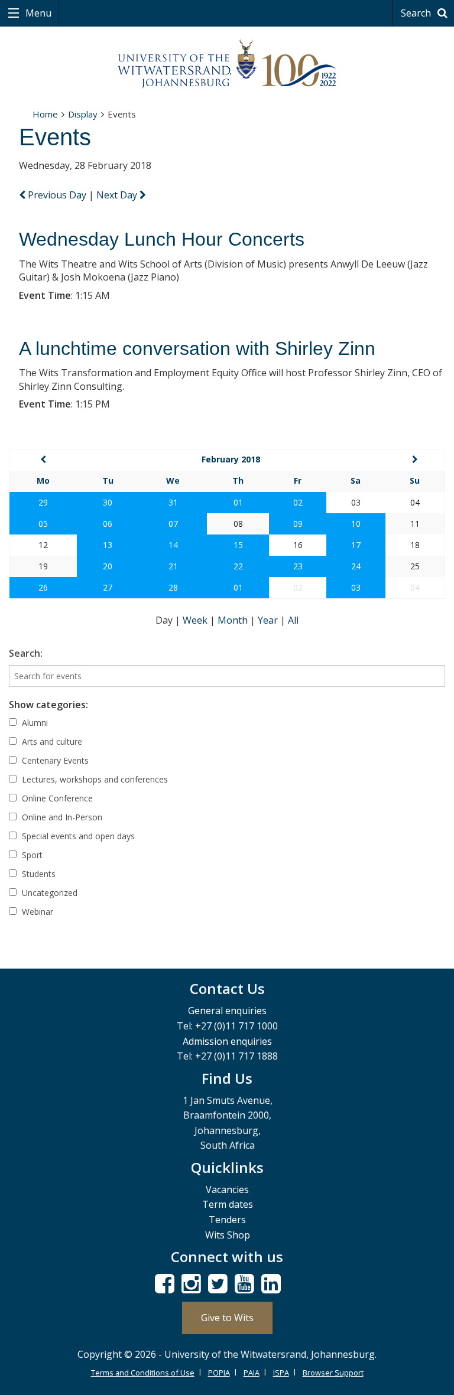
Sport (31, 855)
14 (173, 544)
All (293, 620)
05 (43, 523)
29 (43, 502)
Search (417, 12)
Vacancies (227, 1189)
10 (356, 523)
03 (356, 587)
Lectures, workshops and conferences (94, 779)
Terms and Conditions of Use (142, 1372)
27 (107, 587)
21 (173, 566)
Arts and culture (51, 741)
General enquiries (227, 1010)
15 (238, 544)
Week (196, 620)
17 (356, 544)
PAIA (252, 1372)
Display (83, 114)
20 (107, 566)
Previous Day (57, 194)
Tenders (227, 1219)
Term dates (227, 1204)
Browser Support (333, 1372)
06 (107, 523)
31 (173, 502)
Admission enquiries (227, 1041)
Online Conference (56, 798)
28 (173, 587)
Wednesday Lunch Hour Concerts (161, 239)
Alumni (34, 722)
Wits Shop (227, 1234)
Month (234, 620)
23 (298, 566)
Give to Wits (227, 1317)
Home (45, 114)
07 (173, 523)
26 (43, 587)
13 (107, 544)
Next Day (118, 194)
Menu (37, 12)
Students (38, 873)
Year (269, 620)
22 (238, 566)
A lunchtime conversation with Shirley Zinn (197, 348)
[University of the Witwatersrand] (227, 64)
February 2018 (231, 459)
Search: (26, 653)
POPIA (219, 1372)
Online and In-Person (61, 817)
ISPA (281, 1372)
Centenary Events (54, 760)
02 (298, 502)
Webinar (36, 911)
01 (238, 502)
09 (298, 523)
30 (107, 502)
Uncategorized (48, 892)
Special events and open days (77, 836)
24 (356, 566)
